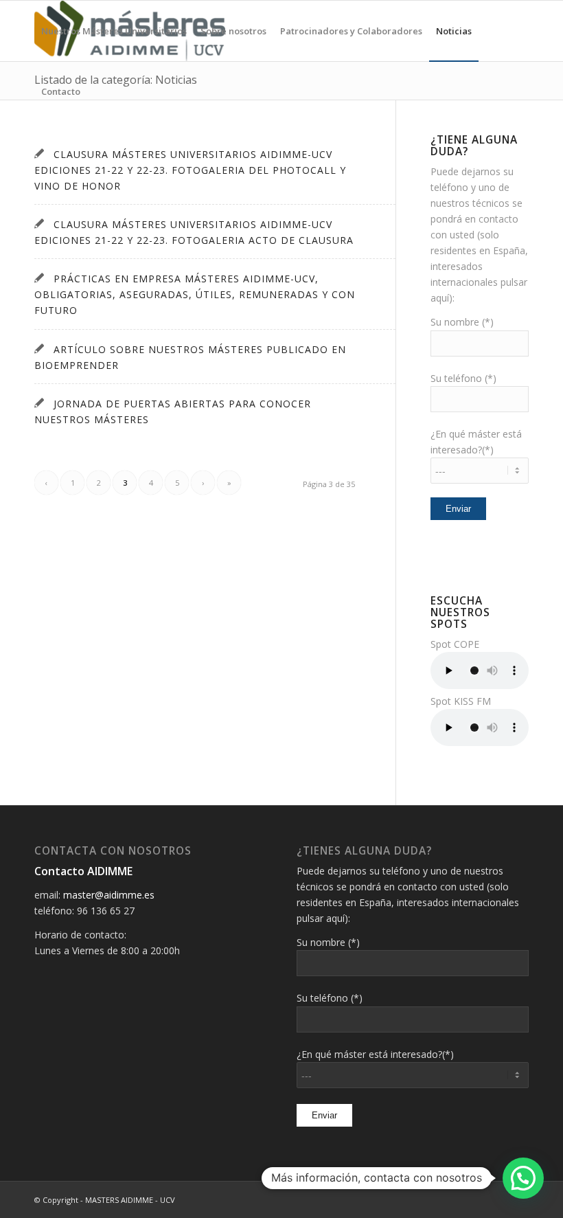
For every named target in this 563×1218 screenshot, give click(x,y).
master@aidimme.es (108, 894)
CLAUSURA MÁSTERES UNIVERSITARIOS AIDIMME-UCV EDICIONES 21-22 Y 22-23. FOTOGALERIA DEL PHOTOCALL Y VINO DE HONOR (190, 170)
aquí (439, 297)
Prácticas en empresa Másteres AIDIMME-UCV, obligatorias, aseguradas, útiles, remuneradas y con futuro (194, 294)
